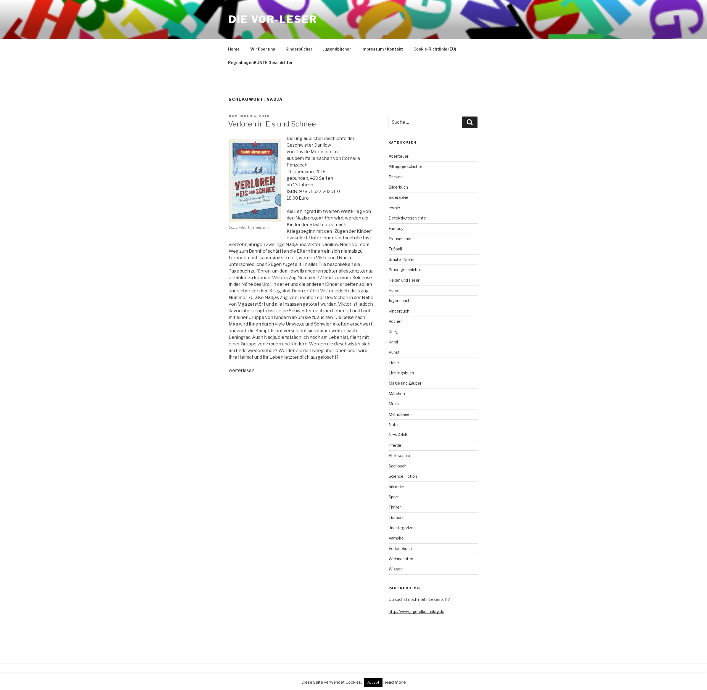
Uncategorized (402, 527)
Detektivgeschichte (407, 218)
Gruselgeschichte (405, 269)
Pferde (395, 445)
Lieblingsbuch (401, 373)
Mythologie (399, 414)
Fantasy (396, 228)
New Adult (398, 434)
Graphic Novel (401, 259)
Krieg (394, 331)
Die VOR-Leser (273, 19)
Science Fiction (403, 476)
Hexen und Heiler (404, 280)
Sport (394, 497)
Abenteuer (398, 156)
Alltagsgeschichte (406, 166)
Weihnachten (401, 558)
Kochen (396, 321)
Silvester (397, 486)
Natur (394, 424)
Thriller (395, 507)
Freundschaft (401, 238)
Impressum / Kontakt (382, 49)
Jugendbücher (337, 49)
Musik (394, 403)
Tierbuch (397, 517)
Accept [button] (373, 682)
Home (234, 49)
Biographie (398, 197)
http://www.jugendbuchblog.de (416, 611)
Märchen (397, 393)
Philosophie (399, 455)
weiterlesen (241, 370)
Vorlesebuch (400, 548)
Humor (395, 290)
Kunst (394, 352)
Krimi (393, 342)
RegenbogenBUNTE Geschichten (261, 62)
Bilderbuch (398, 187)
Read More (394, 682)
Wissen (396, 569)
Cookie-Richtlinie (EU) (434, 49)
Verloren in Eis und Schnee (272, 124)
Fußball (395, 249)
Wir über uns (262, 49)
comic (394, 207)
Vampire (396, 538)
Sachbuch (398, 466)
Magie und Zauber (405, 383)
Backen (396, 177)
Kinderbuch (399, 311)
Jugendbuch (399, 300)
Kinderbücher (299, 49)
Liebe (394, 362)
